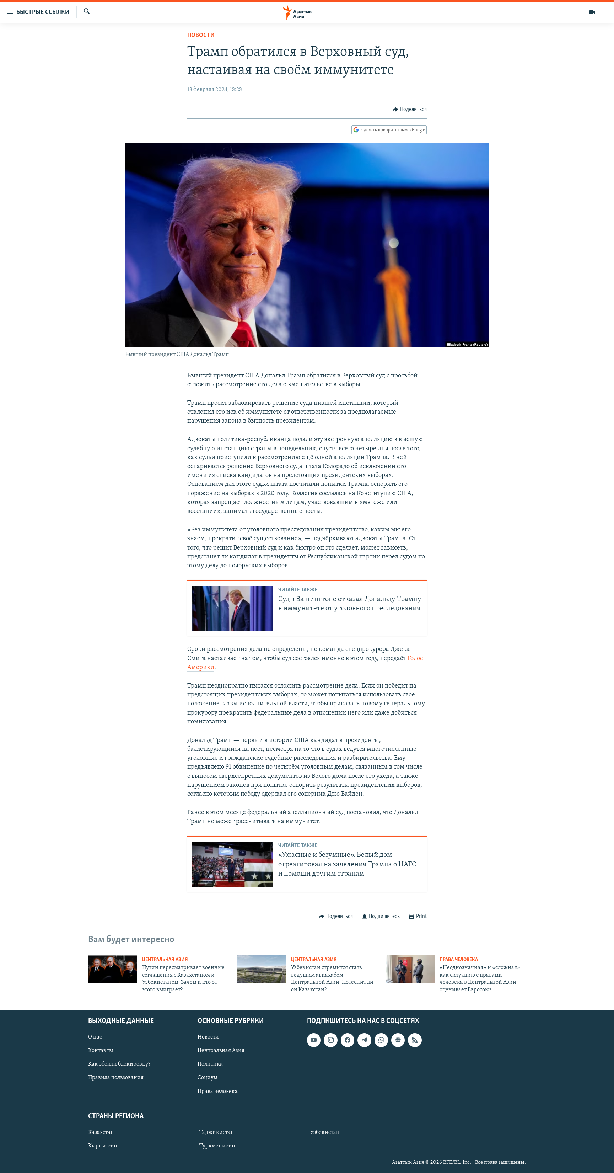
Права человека (459, 959)
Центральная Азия (165, 959)
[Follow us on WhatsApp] (381, 1040)
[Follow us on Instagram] (330, 1040)
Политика (210, 1064)
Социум (207, 1078)
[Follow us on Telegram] (364, 1040)
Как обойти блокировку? (119, 1064)
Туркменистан (218, 1146)
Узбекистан (325, 1132)
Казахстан (101, 1132)
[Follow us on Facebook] (347, 1040)
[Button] (410, 109)
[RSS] (414, 1040)
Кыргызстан (103, 1146)
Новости (201, 35)
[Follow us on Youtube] (314, 1040)
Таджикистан (216, 1132)
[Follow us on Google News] (398, 1040)
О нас (95, 1037)
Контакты (100, 1050)
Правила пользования (116, 1078)
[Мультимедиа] (592, 12)
